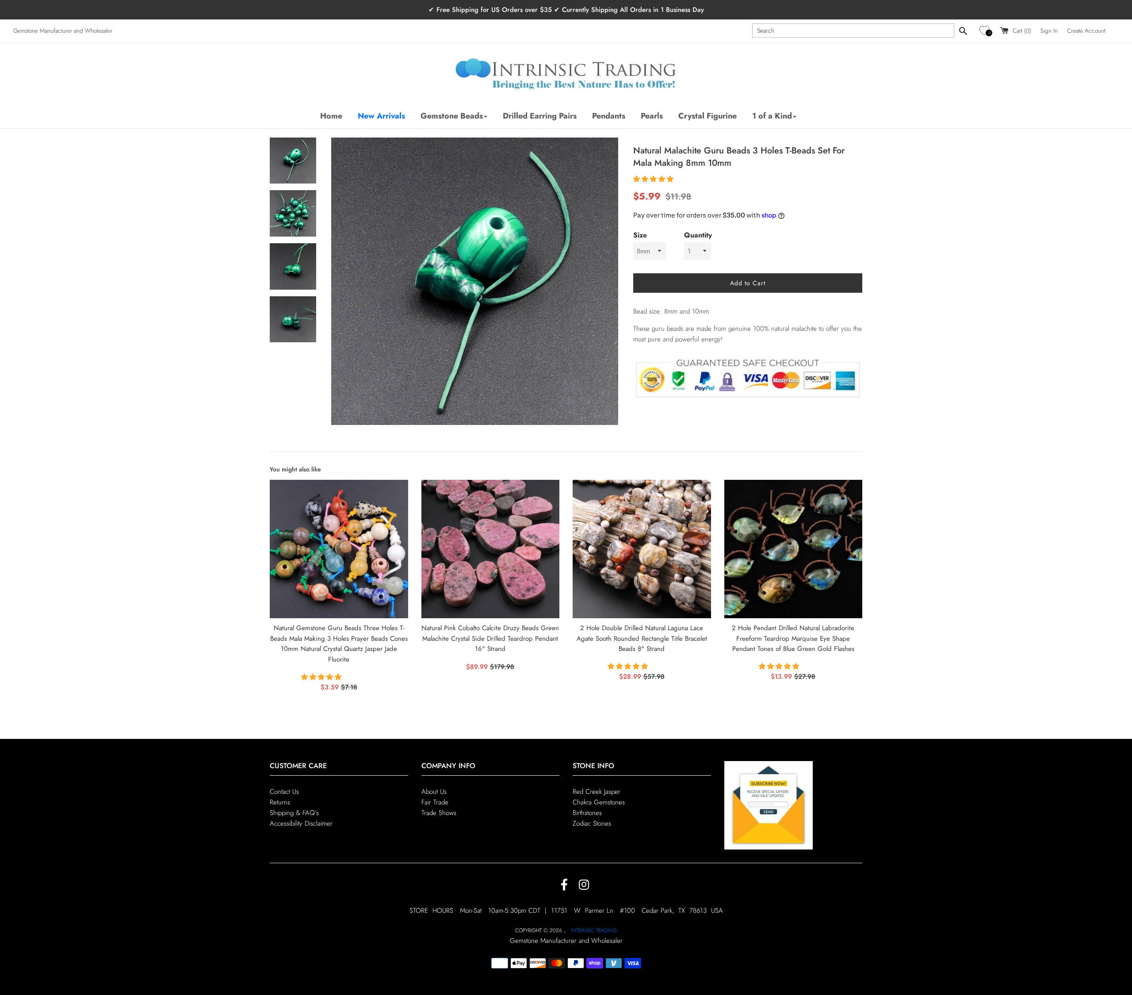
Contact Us (284, 791)
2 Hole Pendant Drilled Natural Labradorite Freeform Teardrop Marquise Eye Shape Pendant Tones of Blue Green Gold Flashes (793, 638)
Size (640, 235)
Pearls (652, 116)
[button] (985, 31)
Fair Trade (434, 802)
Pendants (608, 116)
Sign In (1049, 31)
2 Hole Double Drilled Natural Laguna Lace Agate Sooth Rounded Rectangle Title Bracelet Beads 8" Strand (642, 638)
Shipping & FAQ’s (294, 813)
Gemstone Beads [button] (452, 116)
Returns (280, 802)
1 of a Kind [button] (772, 116)
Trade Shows (438, 813)
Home (331, 116)
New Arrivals (381, 116)
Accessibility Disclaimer (301, 823)
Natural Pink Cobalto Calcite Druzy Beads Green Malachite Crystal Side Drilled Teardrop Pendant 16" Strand (490, 638)
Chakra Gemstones (599, 802)
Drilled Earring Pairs (540, 116)
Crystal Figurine (707, 116)
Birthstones (587, 813)
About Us (434, 791)
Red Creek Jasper (596, 791)
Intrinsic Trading (594, 930)
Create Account (1086, 31)
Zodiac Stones (592, 823)
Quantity (698, 235)
